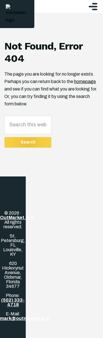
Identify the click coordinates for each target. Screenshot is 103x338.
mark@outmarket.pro (24, 318)
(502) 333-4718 (13, 302)
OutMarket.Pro (17, 217)
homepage (85, 81)
